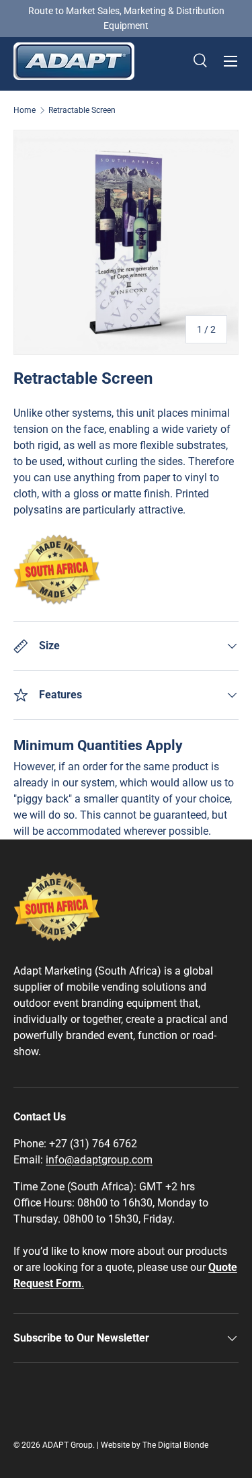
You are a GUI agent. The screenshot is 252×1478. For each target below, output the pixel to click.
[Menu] (230, 61)
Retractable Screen (82, 110)
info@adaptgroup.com (99, 1159)
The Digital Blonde (175, 1445)
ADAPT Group (67, 1445)
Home (24, 110)
